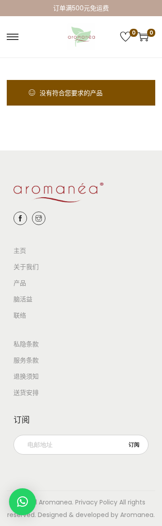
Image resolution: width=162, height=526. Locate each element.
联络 (20, 315)
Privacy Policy (96, 502)
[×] (22, 501)
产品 (20, 282)
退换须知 (26, 376)
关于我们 (26, 266)
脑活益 (23, 299)
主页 (20, 250)
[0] (125, 36)
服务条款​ (26, 360)
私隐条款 (26, 344)
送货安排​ (26, 392)
